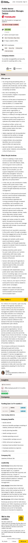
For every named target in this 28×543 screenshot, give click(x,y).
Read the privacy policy (6, 536)
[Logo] (5, 2)
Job (10, 68)
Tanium (5, 13)
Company (19, 68)
